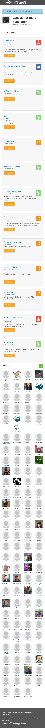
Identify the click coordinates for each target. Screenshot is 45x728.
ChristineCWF (39, 454)
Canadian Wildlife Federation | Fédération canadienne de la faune (17, 427)
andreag (6, 219)
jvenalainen (39, 518)
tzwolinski (6, 696)
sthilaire (39, 664)
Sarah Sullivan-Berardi (17, 640)
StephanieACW (28, 664)
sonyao (17, 652)
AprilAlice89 (28, 402)
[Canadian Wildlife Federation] (22, 2)
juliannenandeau (6, 518)
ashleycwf (6, 413)
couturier (17, 465)
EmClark (28, 486)
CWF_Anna (6, 475)
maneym (39, 561)
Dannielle (28, 475)
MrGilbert (28, 583)
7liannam (28, 379)
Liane (6, 561)
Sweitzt (6, 675)
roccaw (6, 640)
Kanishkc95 (17, 529)
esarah (39, 486)
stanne (17, 664)
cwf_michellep (17, 475)
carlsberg (27, 423)
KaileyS (6, 529)
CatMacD (27, 442)
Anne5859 (6, 402)
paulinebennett (6, 618)
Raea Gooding (7, 320)
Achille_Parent (39, 379)
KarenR (28, 529)
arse (39, 402)
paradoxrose (28, 607)
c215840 (6, 119)
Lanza (17, 551)
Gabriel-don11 (17, 497)
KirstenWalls (28, 540)
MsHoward (39, 595)
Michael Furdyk (6, 583)
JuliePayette (17, 518)
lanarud (6, 551)
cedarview (39, 442)
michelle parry (17, 583)
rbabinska (28, 629)
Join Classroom (9, 55)
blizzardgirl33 (38, 413)
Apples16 (17, 402)
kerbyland (17, 540)
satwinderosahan (28, 640)
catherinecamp (17, 442)
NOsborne (6, 607)
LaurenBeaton (28, 551)
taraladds (17, 675)
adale (6, 391)
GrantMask (6, 508)
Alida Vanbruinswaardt (6, 379)
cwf (28, 465)
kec (6, 540)
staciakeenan (6, 664)
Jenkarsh (27, 508)
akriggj (17, 391)
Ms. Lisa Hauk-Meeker (28, 596)
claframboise (6, 465)
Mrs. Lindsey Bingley (38, 583)
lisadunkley (17, 561)
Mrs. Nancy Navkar (6, 596)
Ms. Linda (17, 595)
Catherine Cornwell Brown (6, 442)
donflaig (17, 486)
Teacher (6, 685)
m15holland (28, 561)
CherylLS (6, 454)
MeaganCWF (27, 572)
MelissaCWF (39, 572)
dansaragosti (38, 475)
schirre (39, 640)
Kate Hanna (7, 43)
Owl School (17, 607)
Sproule (39, 652)
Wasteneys (17, 696)
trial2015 (39, 685)
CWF (39, 465)
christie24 (28, 454)
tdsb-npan (39, 675)
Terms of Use (6, 715)
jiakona (39, 508)
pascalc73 (39, 607)
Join (41, 366)
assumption (17, 413)
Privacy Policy (6, 712)
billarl (28, 413)
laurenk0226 (39, 551)
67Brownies (17, 379)
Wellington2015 (28, 696)
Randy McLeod (6, 629)
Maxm (6, 572)
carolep (39, 423)
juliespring (28, 518)
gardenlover (28, 497)
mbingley (17, 572)
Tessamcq (17, 685)
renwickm (39, 629)
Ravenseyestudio (17, 629)
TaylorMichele (28, 675)
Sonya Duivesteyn (6, 652)
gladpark (39, 497)
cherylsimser (17, 454)
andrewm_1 (39, 391)
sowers (28, 652)
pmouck (17, 618)
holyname (17, 508)
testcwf (28, 685)
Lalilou (39, 540)
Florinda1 (6, 497)
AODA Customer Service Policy (23, 712)
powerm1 (28, 618)
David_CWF (6, 486)
